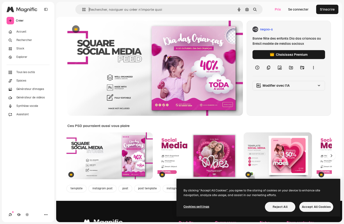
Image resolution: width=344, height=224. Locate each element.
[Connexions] (10, 214)
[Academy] (18, 214)
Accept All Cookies (316, 207)
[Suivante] (331, 155)
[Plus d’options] (313, 67)
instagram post (102, 188)
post (125, 188)
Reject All (280, 207)
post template (147, 188)
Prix (278, 9)
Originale (98, 29)
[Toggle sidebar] (46, 9)
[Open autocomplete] (82, 9)
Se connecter (298, 9)
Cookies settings (196, 207)
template (76, 188)
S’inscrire (327, 9)
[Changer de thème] (27, 214)
